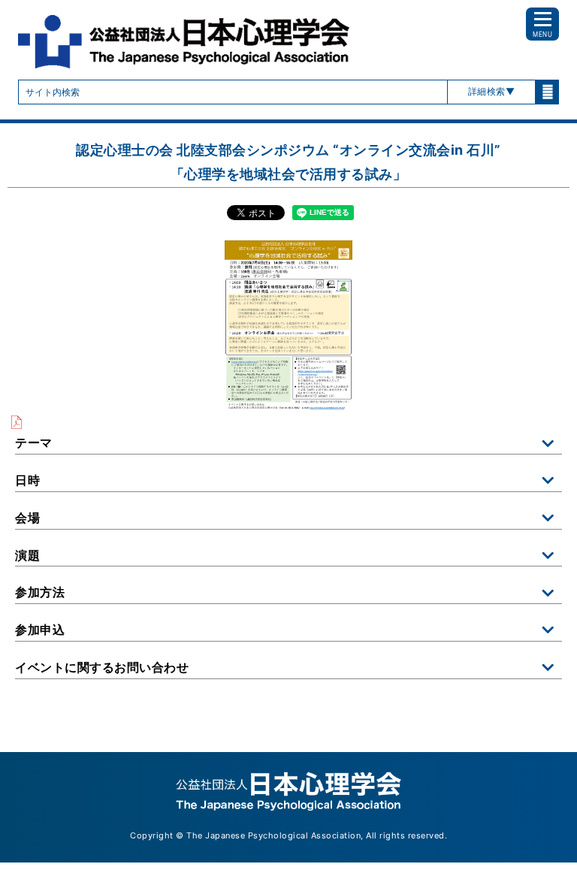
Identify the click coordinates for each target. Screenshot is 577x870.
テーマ (34, 442)
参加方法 (40, 592)
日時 (27, 480)
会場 (27, 517)
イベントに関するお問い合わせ (102, 667)
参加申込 (40, 629)
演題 (27, 555)
